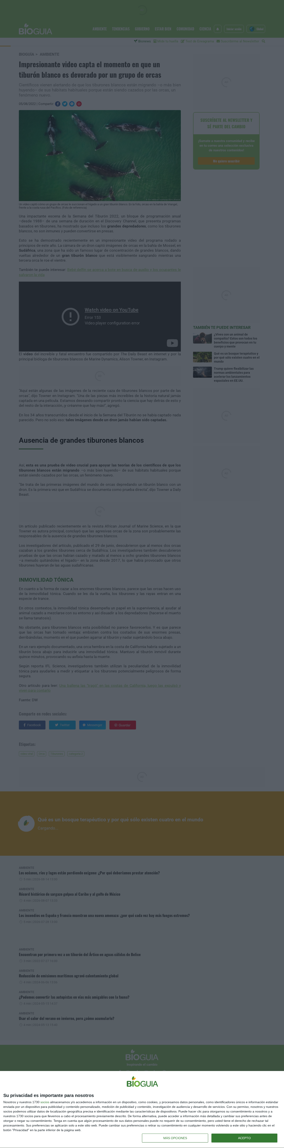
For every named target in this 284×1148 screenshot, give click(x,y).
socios (44, 1102)
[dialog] (142, 1109)
